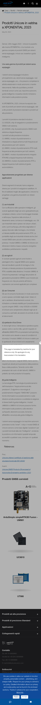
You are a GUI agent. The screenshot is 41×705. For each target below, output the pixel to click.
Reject (16, 697)
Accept (24, 697)
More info (20, 693)
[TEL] (10, 702)
